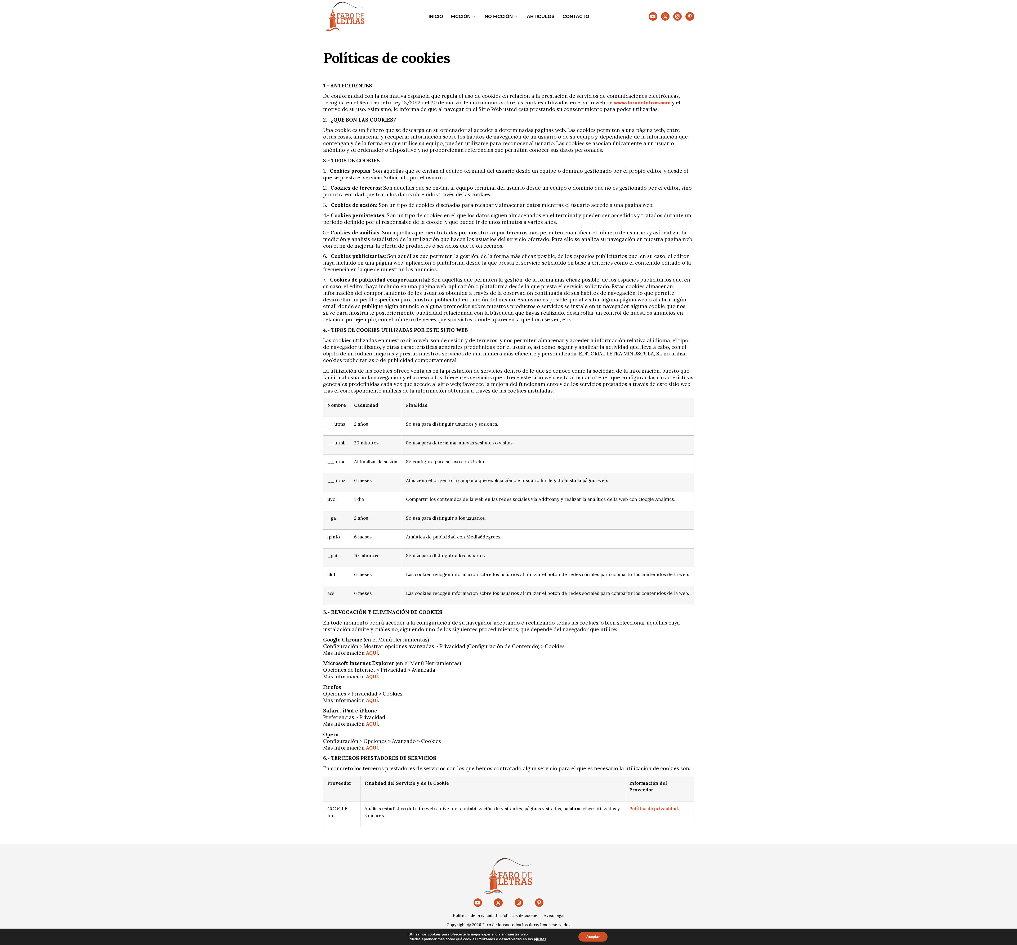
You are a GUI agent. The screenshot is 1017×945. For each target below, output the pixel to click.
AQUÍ (372, 653)
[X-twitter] (665, 16)
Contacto (576, 16)
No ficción (499, 16)
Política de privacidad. (654, 808)
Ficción (461, 16)
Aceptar (593, 936)
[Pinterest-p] (689, 16)
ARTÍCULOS (541, 16)
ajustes (540, 939)
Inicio (436, 16)
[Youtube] (653, 16)
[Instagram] (677, 16)
